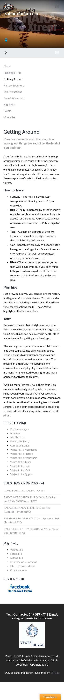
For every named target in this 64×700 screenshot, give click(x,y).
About (7, 66)
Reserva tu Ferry (19, 441)
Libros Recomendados (22, 566)
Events (7, 110)
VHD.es (55, 672)
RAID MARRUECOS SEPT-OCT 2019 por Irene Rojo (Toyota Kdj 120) (32, 520)
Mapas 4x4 (16, 557)
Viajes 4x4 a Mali (20, 470)
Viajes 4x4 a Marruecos (23, 449)
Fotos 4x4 (16, 553)
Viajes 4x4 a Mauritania (23, 457)
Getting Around (13, 79)
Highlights (9, 104)
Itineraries (9, 117)
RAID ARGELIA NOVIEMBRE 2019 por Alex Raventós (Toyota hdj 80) (27, 509)
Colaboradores (18, 570)
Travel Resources (13, 98)
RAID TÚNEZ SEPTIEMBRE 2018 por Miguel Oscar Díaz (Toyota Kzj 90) (31, 531)
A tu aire (15, 433)
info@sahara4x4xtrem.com (32, 618)
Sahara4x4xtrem (20, 11)
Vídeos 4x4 (16, 549)
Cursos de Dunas (19, 445)
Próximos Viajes (19, 429)
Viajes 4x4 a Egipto (21, 474)
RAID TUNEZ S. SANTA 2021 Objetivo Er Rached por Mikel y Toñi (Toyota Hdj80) (30, 499)
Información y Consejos (23, 561)
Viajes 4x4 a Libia (20, 466)
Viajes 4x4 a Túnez (20, 461)
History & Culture (13, 85)
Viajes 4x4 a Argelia (21, 453)
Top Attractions (12, 91)
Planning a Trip (12, 72)
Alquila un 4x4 (18, 437)
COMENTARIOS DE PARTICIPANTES (24, 490)
